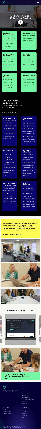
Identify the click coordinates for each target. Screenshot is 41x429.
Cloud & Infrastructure (26, 397)
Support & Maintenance (7, 411)
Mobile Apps (24, 391)
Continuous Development (7, 413)
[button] (39, 329)
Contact (23, 417)
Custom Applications (25, 393)
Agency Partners (24, 415)
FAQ (20, 427)
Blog (22, 419)
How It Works (24, 413)
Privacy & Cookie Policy (7, 427)
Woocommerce (24, 403)
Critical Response (6, 409)
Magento (23, 388)
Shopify (23, 390)
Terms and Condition (15, 427)
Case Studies (24, 411)
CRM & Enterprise (25, 395)
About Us (23, 409)
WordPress (23, 401)
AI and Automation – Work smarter (28, 399)
